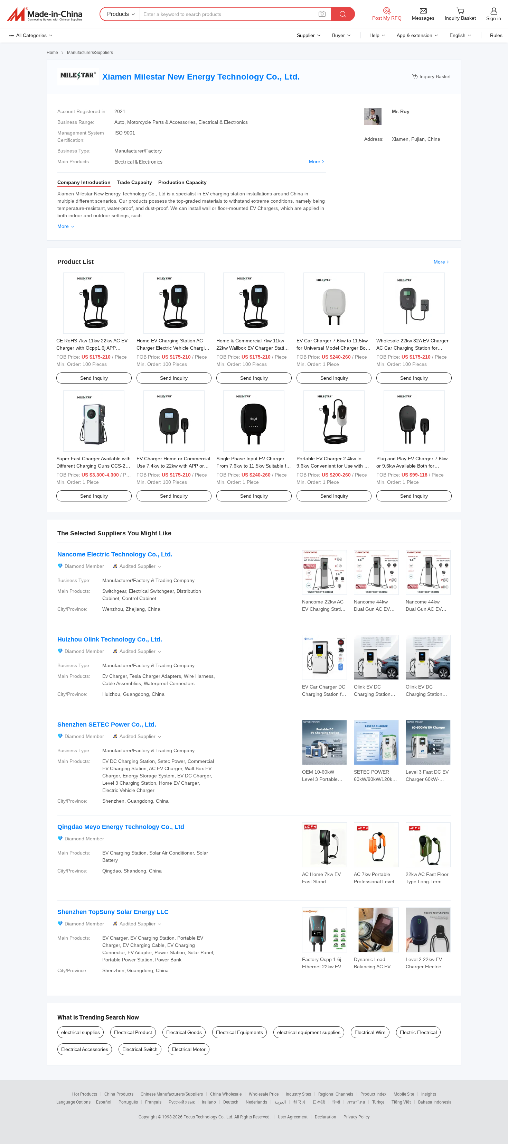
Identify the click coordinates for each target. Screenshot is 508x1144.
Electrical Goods (184, 1032)
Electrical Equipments (239, 1032)
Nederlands (256, 1102)
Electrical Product (133, 1032)
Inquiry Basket (431, 77)
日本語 (319, 1102)
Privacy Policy (357, 1116)
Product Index (373, 1094)
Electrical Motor (189, 1049)
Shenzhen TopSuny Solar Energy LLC (113, 911)
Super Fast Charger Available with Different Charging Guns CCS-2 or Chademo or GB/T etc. (93, 466)
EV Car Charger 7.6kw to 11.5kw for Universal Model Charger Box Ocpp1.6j (332, 348)
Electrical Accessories (84, 1049)
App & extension (414, 35)
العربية (280, 1102)
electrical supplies (80, 1032)
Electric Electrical (418, 1032)
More (314, 161)
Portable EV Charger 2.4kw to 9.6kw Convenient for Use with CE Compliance (334, 466)
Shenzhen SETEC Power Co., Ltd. (106, 724)
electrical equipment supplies (308, 1032)
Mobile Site (404, 1094)
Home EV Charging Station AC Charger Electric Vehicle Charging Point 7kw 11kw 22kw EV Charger (173, 348)
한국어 (299, 1102)
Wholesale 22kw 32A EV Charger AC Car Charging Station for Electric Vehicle (412, 348)
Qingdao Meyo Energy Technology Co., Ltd (120, 826)
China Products (118, 1094)
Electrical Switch (140, 1049)
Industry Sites (298, 1094)
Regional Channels (335, 1094)
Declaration (325, 1116)
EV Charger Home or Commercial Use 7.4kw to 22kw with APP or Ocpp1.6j (173, 466)
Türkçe (378, 1102)
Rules (496, 35)
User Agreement (293, 1116)
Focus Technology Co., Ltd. (209, 1116)
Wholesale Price (264, 1094)
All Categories (31, 35)
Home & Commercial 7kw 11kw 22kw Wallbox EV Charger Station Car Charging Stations (253, 348)
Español (103, 1102)
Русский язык (182, 1102)
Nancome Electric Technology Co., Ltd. (114, 554)
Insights (428, 1094)
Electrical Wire (370, 1032)
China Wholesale (226, 1094)
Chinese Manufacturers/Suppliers (172, 1094)
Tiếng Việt (401, 1102)
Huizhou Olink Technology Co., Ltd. (109, 639)
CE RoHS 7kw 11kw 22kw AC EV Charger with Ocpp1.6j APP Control (92, 348)
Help (374, 35)
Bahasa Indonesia (435, 1102)
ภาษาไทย (356, 1102)
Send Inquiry (94, 378)
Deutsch (230, 1102)
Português (128, 1102)
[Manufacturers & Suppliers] (44, 14)
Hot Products (84, 1094)
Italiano (209, 1102)
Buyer (338, 35)
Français (153, 1102)
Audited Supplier (141, 566)
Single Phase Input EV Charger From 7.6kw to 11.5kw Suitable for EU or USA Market (253, 466)
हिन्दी (336, 1102)
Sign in (493, 18)
